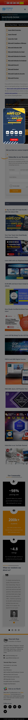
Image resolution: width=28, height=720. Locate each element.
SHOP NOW (14, 139)
